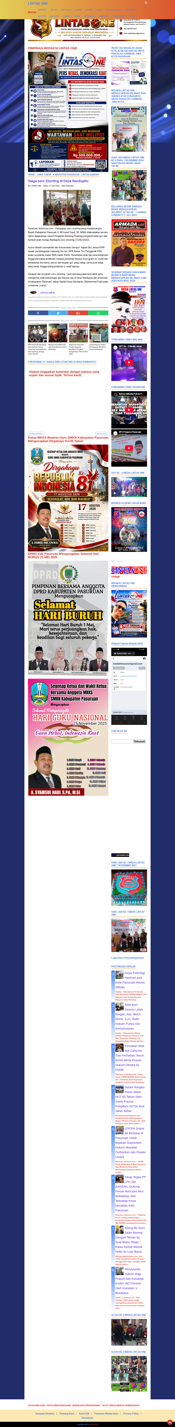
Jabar (99, 10)
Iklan (54, 10)
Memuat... (118, 561)
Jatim (78, 10)
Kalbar (67, 16)
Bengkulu (90, 16)
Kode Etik (84, 1413)
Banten (42, 16)
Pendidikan (119, 16)
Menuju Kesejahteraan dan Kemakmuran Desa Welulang (57, 347)
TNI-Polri (66, 10)
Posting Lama (101, 434)
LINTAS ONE (38, 3)
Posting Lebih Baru (36, 434)
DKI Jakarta (132, 10)
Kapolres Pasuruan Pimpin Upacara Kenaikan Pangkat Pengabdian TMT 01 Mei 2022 (78, 349)
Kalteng (54, 16)
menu (132, 16)
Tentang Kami (66, 1413)
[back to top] (170, 1422)
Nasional (104, 16)
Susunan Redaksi (44, 1413)
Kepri (77, 16)
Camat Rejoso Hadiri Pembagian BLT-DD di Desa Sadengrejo (97, 347)
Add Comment (67, 186)
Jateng (89, 10)
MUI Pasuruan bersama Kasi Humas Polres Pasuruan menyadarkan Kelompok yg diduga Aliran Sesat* (37, 349)
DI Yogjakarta (114, 10)
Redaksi (42, 10)
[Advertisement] (129, 766)
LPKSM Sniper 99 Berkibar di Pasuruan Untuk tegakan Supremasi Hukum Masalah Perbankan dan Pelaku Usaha (130, 1143)
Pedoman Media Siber (106, 1413)
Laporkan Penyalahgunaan (127, 957)
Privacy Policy (131, 1413)
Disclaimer (87, 1417)
